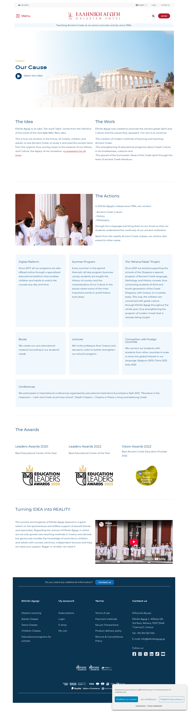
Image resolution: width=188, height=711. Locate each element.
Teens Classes (29, 625)
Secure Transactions (107, 625)
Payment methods (106, 619)
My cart (62, 630)
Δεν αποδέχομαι (148, 699)
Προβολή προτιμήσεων (171, 699)
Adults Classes (29, 619)
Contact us (165, 5)
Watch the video (33, 75)
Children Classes (31, 630)
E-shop (62, 625)
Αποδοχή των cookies (126, 699)
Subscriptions (66, 613)
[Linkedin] (152, 654)
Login (154, 5)
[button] (153, 16)
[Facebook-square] (134, 654)
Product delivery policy (108, 630)
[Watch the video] (18, 76)
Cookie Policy (141, 706)
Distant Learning (31, 613)
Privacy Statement (154, 706)
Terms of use (102, 613)
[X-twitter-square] (146, 654)
